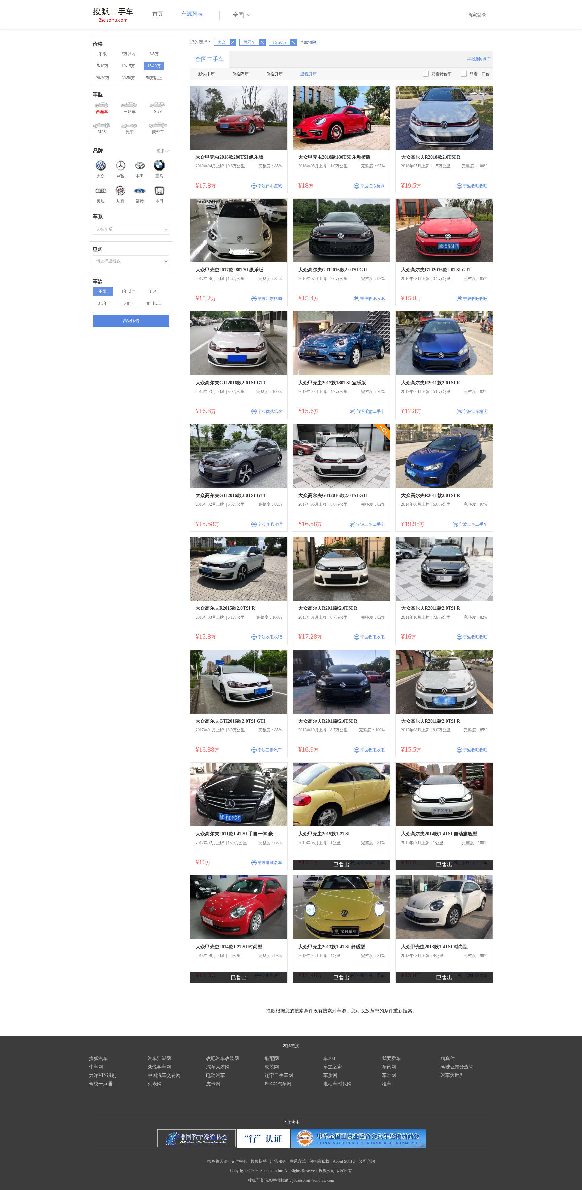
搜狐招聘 (259, 1161)
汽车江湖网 (159, 1058)
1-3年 (154, 291)
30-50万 (128, 78)
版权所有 (344, 1170)
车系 (98, 216)
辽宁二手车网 (279, 1075)
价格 (98, 44)
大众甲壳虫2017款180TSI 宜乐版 (332, 382)
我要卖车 (391, 1058)
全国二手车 (209, 59)
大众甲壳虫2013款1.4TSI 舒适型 (331, 946)
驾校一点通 (100, 1083)
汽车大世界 (452, 1075)
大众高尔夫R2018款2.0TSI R (430, 157)
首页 (157, 14)
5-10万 (102, 66)
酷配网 (272, 1058)
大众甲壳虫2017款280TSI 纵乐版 (229, 269)
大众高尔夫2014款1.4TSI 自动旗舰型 (439, 833)
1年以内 (128, 291)
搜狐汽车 (98, 1058)
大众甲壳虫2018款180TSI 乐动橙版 (334, 157)
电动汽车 (215, 1075)
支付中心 (239, 1161)
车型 (98, 94)
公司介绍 (367, 1161)
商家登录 (476, 15)
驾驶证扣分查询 (457, 1066)
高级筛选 (131, 320)
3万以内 (128, 54)
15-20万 (154, 66)
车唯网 (389, 1075)
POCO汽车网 (278, 1083)
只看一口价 (480, 74)
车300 (329, 1058)
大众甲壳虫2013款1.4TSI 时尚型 (434, 946)
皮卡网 (213, 1083)
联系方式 (298, 1161)
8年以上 (154, 303)
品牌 (98, 151)
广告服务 (278, 1161)
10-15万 (128, 66)
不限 (103, 54)
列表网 (155, 1083)
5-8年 (128, 303)
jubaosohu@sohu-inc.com (313, 1180)
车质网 (330, 1075)
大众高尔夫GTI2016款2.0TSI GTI (333, 269)
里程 (98, 250)
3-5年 (102, 303)
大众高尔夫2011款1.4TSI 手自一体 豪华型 (239, 833)
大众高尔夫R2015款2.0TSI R (225, 608)
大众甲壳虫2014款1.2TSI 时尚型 (229, 946)
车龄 (98, 281)
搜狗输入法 (217, 1161)
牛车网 (96, 1066)
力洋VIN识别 (102, 1075)
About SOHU (344, 1161)
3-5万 (154, 54)
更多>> (163, 150)
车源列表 (192, 14)
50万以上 (154, 78)
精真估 (448, 1058)
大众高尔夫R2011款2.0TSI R (430, 382)
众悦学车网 (159, 1066)
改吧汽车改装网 (222, 1058)
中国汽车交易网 (164, 1075)
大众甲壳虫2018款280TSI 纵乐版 (229, 157)
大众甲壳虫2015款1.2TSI (324, 833)
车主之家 (332, 1066)
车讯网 (389, 1066)
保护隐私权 (319, 1161)
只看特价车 (441, 74)
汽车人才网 (218, 1066)
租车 (386, 1083)
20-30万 (102, 78)
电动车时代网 (337, 1083)
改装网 (272, 1066)
